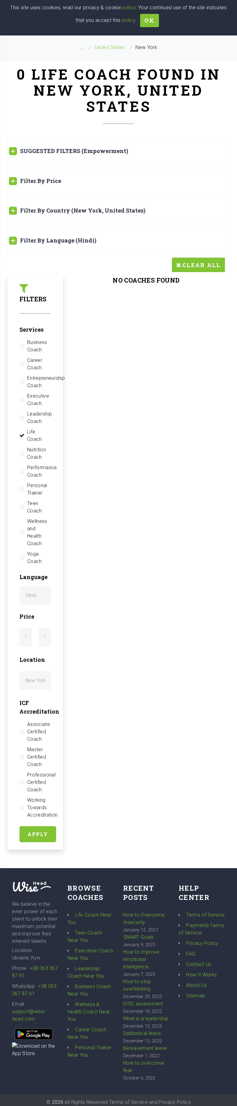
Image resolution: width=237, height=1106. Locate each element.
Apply (37, 834)
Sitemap (195, 996)
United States (110, 47)
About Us (196, 985)
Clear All (201, 265)
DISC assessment (143, 1004)
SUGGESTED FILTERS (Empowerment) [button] (74, 151)
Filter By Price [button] (40, 180)
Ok (149, 20)
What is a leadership (145, 1018)
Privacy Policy (202, 943)
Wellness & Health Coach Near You (89, 1011)
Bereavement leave (145, 1048)
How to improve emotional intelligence (141, 959)
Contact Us (198, 964)
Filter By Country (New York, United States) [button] (82, 210)
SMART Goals (138, 937)
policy (128, 7)
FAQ (190, 954)
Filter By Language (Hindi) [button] (58, 240)
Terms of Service (205, 915)
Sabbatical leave (142, 1033)
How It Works (201, 975)
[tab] (118, 151)
